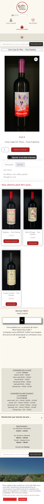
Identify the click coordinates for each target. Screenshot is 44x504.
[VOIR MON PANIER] (22, 27)
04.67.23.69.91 (22, 314)
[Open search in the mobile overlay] (22, 44)
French (16, 15)
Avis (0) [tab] (20, 165)
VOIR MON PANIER (22, 29)
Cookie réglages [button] (9, 499)
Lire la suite (33, 243)
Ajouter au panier (20, 150)
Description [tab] (9, 165)
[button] (22, 37)
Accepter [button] (22, 499)
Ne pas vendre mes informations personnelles (21, 495)
